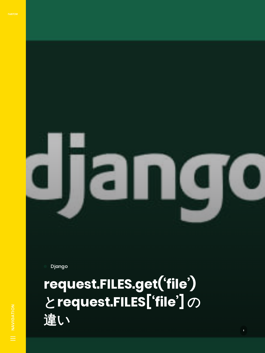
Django (59, 266)
